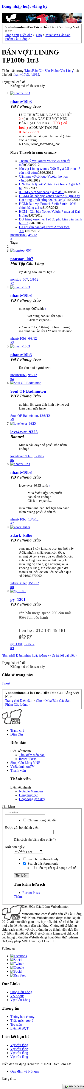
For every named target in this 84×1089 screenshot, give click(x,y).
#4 (12, 379)
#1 (12, 239)
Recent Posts (27, 759)
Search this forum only (42, 863)
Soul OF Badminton (28, 391)
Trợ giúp (16, 1024)
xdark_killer (21, 535)
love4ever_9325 (24, 432)
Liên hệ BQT (19, 1028)
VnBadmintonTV (22, 766)
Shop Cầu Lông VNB (25, 763)
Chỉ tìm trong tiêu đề (41, 820)
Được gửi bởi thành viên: (22, 827)
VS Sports (17, 996)
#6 (12, 460)
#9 (12, 648)
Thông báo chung (22, 1016)
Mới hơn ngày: (15, 847)
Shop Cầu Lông (21, 992)
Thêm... (19, 896)
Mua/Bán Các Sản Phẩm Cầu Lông (49, 70)
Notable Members (31, 791)
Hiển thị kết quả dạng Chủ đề (55, 868)
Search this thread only (43, 859)
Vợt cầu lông (19, 1045)
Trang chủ (17, 730)
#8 (12, 587)
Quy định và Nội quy (24, 1071)
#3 (12, 342)
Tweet (6, 683)
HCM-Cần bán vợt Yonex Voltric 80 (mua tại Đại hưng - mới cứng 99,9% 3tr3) (49, 198)
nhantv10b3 (21, 74)
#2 (12, 283)
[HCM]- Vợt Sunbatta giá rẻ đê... (41, 192)
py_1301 (18, 599)
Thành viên (18, 770)
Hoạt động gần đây (32, 799)
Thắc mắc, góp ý (21, 1020)
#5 (12, 419)
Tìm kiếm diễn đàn (32, 755)
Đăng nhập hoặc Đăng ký (25, 6)
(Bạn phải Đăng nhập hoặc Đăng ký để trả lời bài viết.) (39, 655)
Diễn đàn (16, 734)
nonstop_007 (21, 259)
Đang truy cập (28, 795)
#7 (12, 523)
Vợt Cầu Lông (20, 1000)
